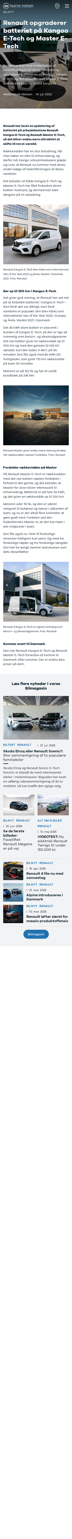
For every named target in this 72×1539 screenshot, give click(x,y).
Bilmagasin (36, 934)
